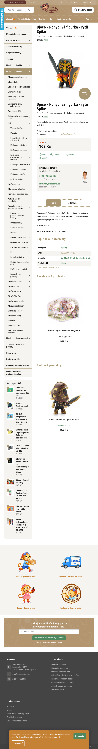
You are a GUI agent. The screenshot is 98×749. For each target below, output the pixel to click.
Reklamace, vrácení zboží (62, 679)
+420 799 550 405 (47, 176)
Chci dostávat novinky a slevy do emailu (49, 638)
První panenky (16, 223)
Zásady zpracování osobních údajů (49, 642)
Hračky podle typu (14, 71)
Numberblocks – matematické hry (13, 373)
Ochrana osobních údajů (61, 672)
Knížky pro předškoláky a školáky (16, 157)
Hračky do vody (14, 291)
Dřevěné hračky (14, 296)
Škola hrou (11, 353)
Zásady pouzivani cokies (61, 686)
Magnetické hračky (16, 306)
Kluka (63, 263)
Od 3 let (64, 258)
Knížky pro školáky (18, 169)
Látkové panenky (17, 228)
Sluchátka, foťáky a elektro (19, 87)
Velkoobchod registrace (17, 721)
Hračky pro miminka (16, 301)
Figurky (13, 252)
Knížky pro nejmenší (18, 150)
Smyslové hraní (14, 92)
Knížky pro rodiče (17, 174)
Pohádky (14, 133)
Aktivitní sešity (16, 179)
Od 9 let (86, 258)
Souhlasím (79, 736)
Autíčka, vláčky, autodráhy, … (14, 200)
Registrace (87, 2)
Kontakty (10, 706)
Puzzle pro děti (14, 111)
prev (39, 320)
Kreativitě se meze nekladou (16, 98)
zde (59, 737)
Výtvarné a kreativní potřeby (15, 345)
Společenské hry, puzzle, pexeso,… (15, 105)
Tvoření (9, 59)
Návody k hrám (57, 689)
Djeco (46, 116)
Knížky (11, 123)
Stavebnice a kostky (16, 189)
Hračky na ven (14, 184)
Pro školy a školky (14, 717)
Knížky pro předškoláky (20, 164)
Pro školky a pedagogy (15, 2)
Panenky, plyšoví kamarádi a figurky (15, 207)
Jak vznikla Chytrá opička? (18, 714)
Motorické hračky (15, 281)
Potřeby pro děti (13, 359)
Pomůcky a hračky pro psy (17, 365)
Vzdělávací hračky (14, 46)
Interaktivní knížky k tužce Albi (18, 139)
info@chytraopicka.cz (49, 183)
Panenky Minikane (18, 237)
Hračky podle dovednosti (17, 338)
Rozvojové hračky (14, 40)
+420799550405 (19, 679)
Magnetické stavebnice (16, 34)
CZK (61, 2)
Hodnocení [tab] (72, 203)
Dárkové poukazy (15, 311)
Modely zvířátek (17, 257)
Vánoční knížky (16, 128)
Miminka (13, 232)
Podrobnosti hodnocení (74, 113)
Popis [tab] (53, 203)
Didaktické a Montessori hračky (18, 117)
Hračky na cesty (14, 316)
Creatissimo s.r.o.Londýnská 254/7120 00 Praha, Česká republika (24, 667)
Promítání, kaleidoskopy (18, 194)
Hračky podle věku (14, 65)
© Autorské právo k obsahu (62, 682)
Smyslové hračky (13, 53)
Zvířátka (11, 321)
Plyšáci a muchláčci (18, 269)
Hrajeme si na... (14, 286)
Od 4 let (71, 258)
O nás (9, 710)
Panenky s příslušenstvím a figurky (17, 215)
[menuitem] (10, 19)
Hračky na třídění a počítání (15, 331)
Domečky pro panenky (16, 275)
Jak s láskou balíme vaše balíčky (65, 675)
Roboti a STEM (14, 325)
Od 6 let (79, 258)
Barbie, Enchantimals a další (19, 263)
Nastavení (18, 743)
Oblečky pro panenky (19, 242)
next (89, 320)
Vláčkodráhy (13, 82)
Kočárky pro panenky (19, 247)
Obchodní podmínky (59, 668)
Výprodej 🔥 (11, 28)
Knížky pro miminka (18, 145)
